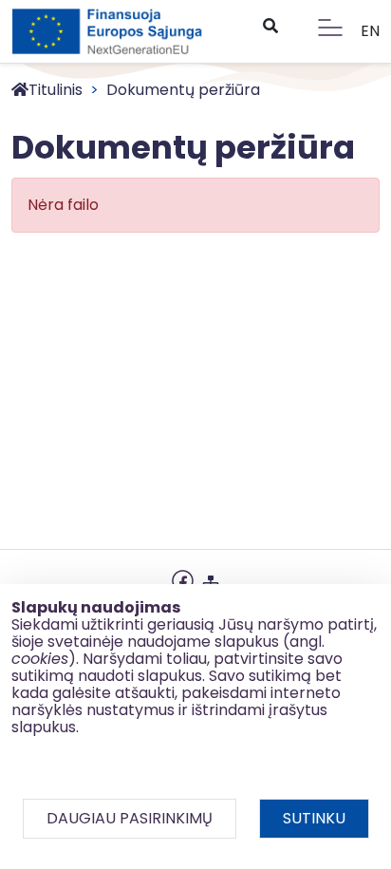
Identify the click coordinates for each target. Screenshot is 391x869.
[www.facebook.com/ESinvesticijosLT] (183, 579)
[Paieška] (269, 27)
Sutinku (314, 818)
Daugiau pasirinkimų (130, 818)
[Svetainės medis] (210, 579)
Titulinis (55, 90)
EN (370, 31)
